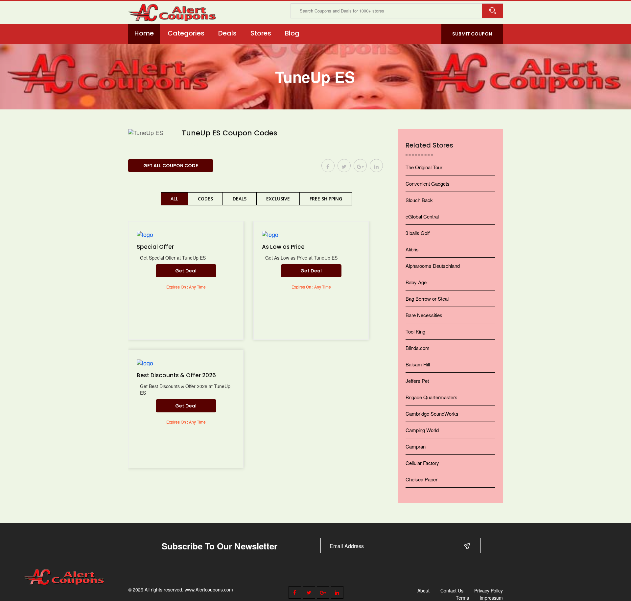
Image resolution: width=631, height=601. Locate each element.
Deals (227, 33)
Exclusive (278, 199)
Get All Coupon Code (170, 165)
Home (144, 33)
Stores (260, 33)
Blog (292, 33)
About (423, 590)
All (174, 199)
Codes (205, 199)
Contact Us (451, 590)
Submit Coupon (472, 34)
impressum (491, 597)
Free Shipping (326, 199)
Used (226, 144)
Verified (197, 144)
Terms (462, 597)
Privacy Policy (488, 590)
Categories (186, 33)
